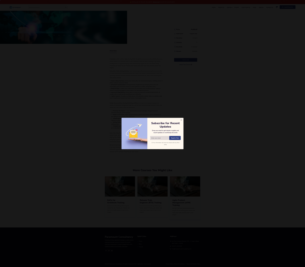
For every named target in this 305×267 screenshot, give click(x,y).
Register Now (175, 138)
